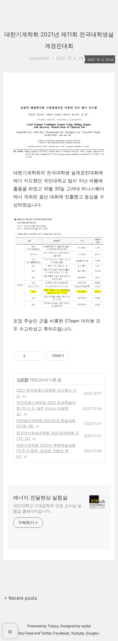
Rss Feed (25, 633)
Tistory (53, 626)
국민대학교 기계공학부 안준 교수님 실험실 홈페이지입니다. (47, 508)
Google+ (93, 633)
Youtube (77, 633)
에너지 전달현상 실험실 (40, 498)
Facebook (61, 633)
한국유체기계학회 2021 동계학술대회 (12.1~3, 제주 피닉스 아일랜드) (46, 408)
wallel (86, 626)
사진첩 (22, 379)
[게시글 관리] (38, 356)
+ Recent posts (20, 598)
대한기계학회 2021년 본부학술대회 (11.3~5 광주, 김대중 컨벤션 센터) (46, 451)
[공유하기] (30, 356)
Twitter (46, 633)
